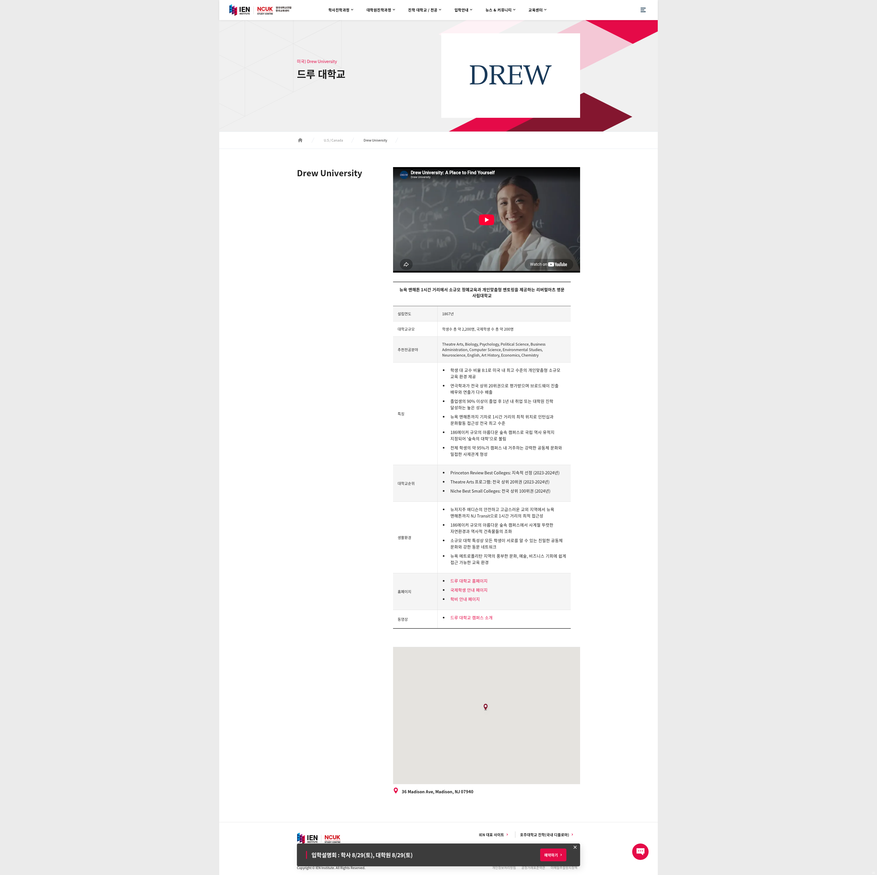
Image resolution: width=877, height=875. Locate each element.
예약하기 (551, 855)
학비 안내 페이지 (465, 599)
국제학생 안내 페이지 (469, 590)
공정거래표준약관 (533, 867)
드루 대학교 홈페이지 (469, 581)
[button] (486, 709)
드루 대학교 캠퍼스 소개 (471, 618)
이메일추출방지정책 (564, 867)
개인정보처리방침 (504, 867)
